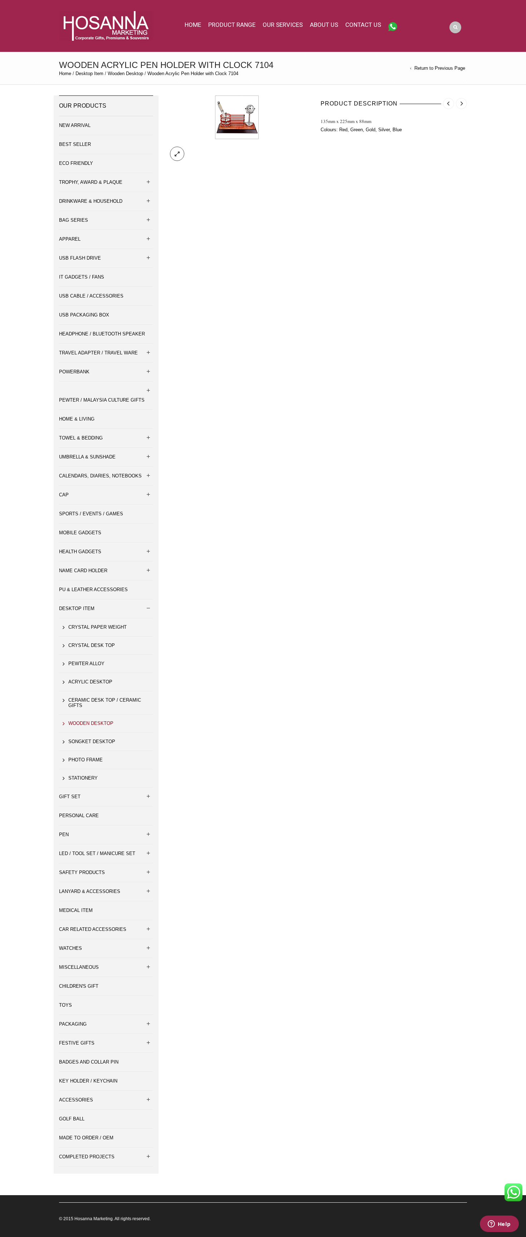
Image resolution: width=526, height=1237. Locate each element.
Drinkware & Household (90, 201)
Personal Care (79, 815)
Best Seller (75, 144)
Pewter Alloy (86, 663)
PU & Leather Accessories (93, 589)
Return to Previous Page (439, 68)
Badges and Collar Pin (88, 1062)
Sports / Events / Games (91, 513)
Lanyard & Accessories (89, 891)
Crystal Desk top (91, 645)
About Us (324, 24)
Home (193, 24)
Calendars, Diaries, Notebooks (100, 475)
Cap (64, 494)
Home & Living (76, 419)
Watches (70, 948)
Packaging (73, 1024)
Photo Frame (85, 759)
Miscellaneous (79, 967)
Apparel (70, 239)
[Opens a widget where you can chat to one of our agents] (499, 1224)
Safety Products (82, 872)
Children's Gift (78, 986)
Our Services (283, 24)
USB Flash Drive (80, 258)
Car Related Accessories (92, 929)
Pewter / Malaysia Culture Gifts (102, 400)
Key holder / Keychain (88, 1081)
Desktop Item (89, 73)
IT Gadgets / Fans (81, 277)
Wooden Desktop (125, 73)
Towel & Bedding (81, 438)
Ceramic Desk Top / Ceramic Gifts (104, 702)
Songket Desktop (91, 741)
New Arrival (75, 125)
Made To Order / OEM (86, 1137)
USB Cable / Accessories (91, 296)
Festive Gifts (76, 1043)
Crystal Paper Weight (97, 627)
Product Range (231, 24)
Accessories (76, 1100)
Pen (64, 834)
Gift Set (70, 796)
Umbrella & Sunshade (87, 457)
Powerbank (74, 371)
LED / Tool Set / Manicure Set (97, 853)
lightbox (177, 154)
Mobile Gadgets (80, 532)
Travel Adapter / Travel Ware (98, 352)
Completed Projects (87, 1156)
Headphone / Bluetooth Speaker (102, 334)
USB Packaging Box (84, 315)
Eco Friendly (76, 163)
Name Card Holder (83, 570)
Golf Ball (71, 1118)
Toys (65, 1005)
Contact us (363, 24)
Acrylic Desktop (90, 681)
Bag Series (73, 220)
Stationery (83, 778)
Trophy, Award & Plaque (90, 182)
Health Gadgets (80, 551)
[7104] (237, 116)
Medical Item (76, 910)
